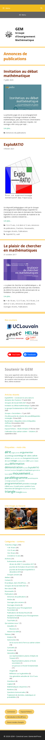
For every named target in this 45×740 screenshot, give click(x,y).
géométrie (36, 470)
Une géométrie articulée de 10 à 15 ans (23, 676)
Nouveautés (29, 228)
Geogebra (20, 470)
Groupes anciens (13, 575)
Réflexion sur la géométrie (19, 673)
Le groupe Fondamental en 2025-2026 (18, 408)
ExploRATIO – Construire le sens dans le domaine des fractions (19, 399)
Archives (8, 559)
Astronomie (11, 640)
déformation (16, 463)
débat (7, 464)
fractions (13, 470)
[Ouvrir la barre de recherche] (41, 8)
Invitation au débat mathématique (21, 73)
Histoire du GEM (13, 631)
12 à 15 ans (10, 225)
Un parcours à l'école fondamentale (25, 666)
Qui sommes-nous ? (12, 623)
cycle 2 (32, 461)
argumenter (26, 452)
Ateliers (7, 577)
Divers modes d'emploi (15, 722)
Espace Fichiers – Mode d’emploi (16, 429)
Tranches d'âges (11, 545)
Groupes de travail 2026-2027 (15, 403)
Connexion (11, 712)
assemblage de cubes (22, 455)
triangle (10, 492)
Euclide (25, 468)
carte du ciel (18, 458)
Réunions (12, 629)
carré (12, 458)
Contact (7, 580)
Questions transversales (16, 692)
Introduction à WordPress (16, 717)
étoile (25, 492)
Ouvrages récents (10, 231)
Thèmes (8, 634)
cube (28, 460)
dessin (36, 461)
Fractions (19, 228)
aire (8, 451)
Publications (23, 231)
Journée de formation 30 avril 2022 (21, 567)
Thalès (33, 486)
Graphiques (28, 470)
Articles (9, 599)
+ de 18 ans (10, 300)
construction (21, 461)
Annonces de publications (16, 133)
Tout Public (11, 620)
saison (12, 486)
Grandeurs (11, 681)
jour (10, 474)
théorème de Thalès (29, 488)
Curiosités (11, 647)
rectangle (33, 484)
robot (7, 486)
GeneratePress (34, 736)
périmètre (26, 484)
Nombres (10, 689)
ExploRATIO (10, 234)
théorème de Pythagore (13, 488)
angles (13, 453)
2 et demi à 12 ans (23, 225)
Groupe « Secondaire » (13, 413)
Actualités (10, 626)
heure (7, 474)
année (18, 453)
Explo (13, 144)
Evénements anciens (14, 561)
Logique (10, 684)
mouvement (21, 473)
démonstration (14, 467)
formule (7, 470)
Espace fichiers (26, 712)
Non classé (9, 588)
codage (13, 460)
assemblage (9, 456)
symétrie (27, 486)
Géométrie (11, 653)
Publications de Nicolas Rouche (18, 613)
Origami (12, 671)
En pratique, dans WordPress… (16, 583)
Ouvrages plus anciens (15, 602)
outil (18, 234)
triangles (19, 492)
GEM (19, 29)
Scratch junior (19, 486)
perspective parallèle (18, 481)
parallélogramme (16, 478)
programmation (13, 483)
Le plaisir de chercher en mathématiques (22, 248)
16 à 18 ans (30, 300)
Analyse (10, 637)
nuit (32, 474)
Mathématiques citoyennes (17, 687)
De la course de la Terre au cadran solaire (24, 642)
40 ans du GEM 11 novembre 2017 (21, 564)
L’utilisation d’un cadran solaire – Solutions (20, 431)
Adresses (8, 426)
